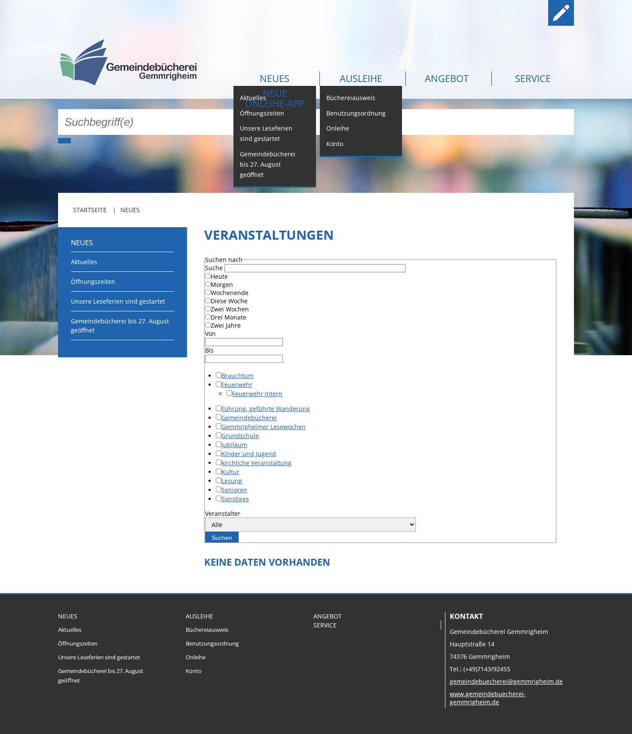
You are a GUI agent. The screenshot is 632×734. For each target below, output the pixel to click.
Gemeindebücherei (249, 418)
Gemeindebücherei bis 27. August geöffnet (267, 164)
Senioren (234, 490)
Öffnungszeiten (262, 113)
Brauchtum (237, 376)
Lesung (231, 481)
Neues (274, 78)
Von (210, 333)
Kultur (230, 472)
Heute (219, 276)
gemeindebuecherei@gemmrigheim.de (506, 681)
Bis (209, 350)
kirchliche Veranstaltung (256, 463)
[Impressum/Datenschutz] (561, 13)
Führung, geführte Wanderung (265, 409)
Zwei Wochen (230, 309)
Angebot (447, 78)
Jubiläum (234, 445)
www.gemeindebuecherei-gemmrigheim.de (488, 698)
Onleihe (337, 128)
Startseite (90, 210)
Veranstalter (222, 513)
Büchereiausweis (350, 98)
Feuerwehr (236, 385)
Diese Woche (229, 301)
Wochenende (230, 293)
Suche (214, 268)
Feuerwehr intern (257, 394)
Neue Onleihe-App (274, 98)
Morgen (222, 284)
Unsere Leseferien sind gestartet (266, 133)
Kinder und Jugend (248, 454)
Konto (334, 144)
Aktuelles (84, 262)
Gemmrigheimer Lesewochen (263, 427)
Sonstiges (235, 499)
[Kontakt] (533, 13)
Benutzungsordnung (356, 113)
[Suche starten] (64, 140)
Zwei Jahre (226, 325)
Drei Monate (228, 317)
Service (533, 78)
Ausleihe (361, 78)
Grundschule (240, 436)
